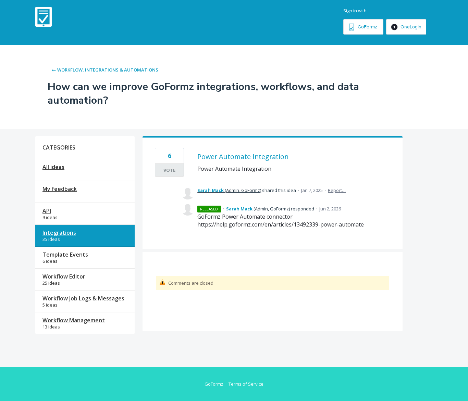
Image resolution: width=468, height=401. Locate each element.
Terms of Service (246, 384)
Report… (337, 190)
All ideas (53, 167)
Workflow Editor (63, 276)
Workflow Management (73, 320)
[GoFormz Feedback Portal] (43, 17)
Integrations (59, 232)
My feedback (59, 189)
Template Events (65, 254)
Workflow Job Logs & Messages (83, 298)
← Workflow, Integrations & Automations (105, 70)
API (46, 211)
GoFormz (214, 384)
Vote (169, 170)
